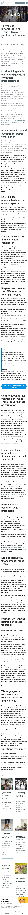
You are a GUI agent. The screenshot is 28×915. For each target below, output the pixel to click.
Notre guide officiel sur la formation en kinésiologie (13, 494)
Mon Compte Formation (20, 227)
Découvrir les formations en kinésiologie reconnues (14, 386)
